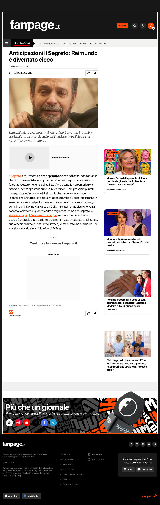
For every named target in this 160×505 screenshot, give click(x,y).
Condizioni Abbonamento (72, 474)
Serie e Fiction (68, 43)
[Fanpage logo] (31, 25)
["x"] (35, 422)
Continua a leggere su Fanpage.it (53, 243)
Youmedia (65, 454)
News (58, 305)
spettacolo (22, 42)
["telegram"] (53, 422)
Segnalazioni (66, 459)
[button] (95, 73)
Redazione (65, 479)
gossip (102, 43)
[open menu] (7, 43)
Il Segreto (15, 176)
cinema (82, 43)
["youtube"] (26, 422)
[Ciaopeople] (149, 496)
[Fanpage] (14, 444)
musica (93, 43)
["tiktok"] (9, 422)
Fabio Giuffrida (25, 73)
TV (40, 43)
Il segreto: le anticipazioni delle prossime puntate (31, 305)
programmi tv (51, 43)
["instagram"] (18, 422)
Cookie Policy (67, 469)
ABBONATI (122, 26)
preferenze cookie (69, 484)
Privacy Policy (67, 464)
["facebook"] (44, 422)
